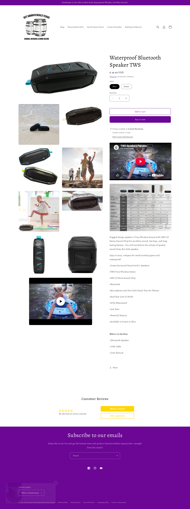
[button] (158, 27)
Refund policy (63, 502)
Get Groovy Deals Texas (32, 502)
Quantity (113, 93)
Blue (115, 86)
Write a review (117, 408)
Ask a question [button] (117, 415)
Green (126, 86)
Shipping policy (103, 502)
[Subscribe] (117, 455)
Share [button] (115, 367)
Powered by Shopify (48, 502)
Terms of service (89, 502)
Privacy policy (76, 502)
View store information (122, 136)
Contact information (119, 502)
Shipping (113, 76)
